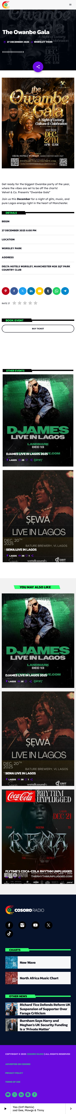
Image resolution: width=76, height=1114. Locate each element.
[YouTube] (8, 1094)
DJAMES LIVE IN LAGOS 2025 (27, 453)
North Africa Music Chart (39, 978)
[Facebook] (34, 1094)
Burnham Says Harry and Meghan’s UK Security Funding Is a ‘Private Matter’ (44, 1025)
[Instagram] (28, 1094)
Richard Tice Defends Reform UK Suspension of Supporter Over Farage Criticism (45, 1009)
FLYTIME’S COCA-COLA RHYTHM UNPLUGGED (38, 871)
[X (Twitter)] (14, 1094)
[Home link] (6, 5)
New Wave (28, 962)
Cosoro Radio (35, 1054)
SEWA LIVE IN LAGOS (21, 549)
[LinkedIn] (21, 1094)
